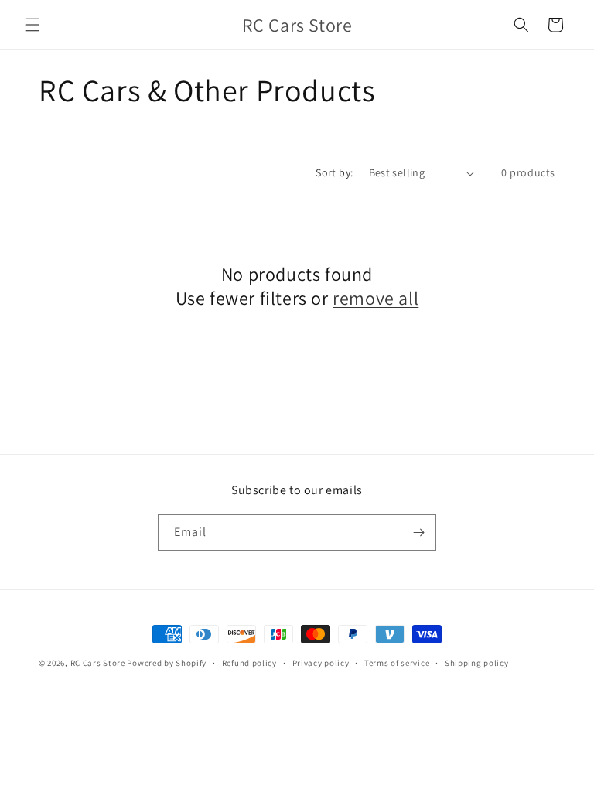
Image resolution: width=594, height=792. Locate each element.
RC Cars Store (97, 662)
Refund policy (249, 662)
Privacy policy (321, 662)
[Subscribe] (418, 532)
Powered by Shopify (167, 662)
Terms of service (396, 662)
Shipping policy (477, 662)
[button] (32, 25)
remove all (375, 298)
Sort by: (334, 172)
